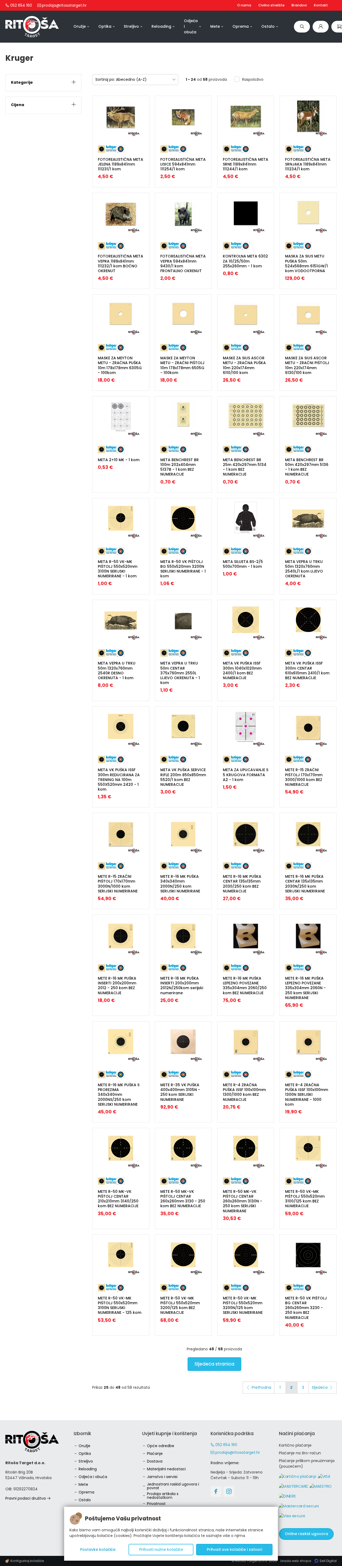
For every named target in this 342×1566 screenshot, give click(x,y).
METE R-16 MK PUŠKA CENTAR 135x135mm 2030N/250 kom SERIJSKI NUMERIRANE (305, 884)
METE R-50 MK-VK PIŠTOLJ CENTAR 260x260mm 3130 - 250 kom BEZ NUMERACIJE (182, 1199)
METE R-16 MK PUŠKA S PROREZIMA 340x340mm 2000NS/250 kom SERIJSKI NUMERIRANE (118, 1094)
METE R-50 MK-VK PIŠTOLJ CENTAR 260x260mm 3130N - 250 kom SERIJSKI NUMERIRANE (242, 1201)
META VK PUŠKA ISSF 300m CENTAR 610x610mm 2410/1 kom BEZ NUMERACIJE (307, 671)
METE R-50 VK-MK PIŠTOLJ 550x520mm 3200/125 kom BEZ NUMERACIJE (180, 1305)
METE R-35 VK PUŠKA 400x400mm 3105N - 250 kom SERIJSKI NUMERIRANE (180, 1092)
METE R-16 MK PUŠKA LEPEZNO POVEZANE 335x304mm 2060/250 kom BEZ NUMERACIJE (245, 986)
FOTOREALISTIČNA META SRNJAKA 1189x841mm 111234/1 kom (308, 164)
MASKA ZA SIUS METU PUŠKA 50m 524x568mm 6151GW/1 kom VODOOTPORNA (306, 263)
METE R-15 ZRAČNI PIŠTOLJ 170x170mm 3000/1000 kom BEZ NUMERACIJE (303, 777)
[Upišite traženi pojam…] (302, 26)
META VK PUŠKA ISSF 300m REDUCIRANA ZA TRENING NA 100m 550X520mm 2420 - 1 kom (119, 779)
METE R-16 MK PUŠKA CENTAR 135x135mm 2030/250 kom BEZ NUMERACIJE (242, 884)
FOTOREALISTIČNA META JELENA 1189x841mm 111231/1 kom (120, 164)
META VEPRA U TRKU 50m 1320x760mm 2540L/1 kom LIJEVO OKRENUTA (304, 569)
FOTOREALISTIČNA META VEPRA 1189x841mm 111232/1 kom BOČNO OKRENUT (120, 263)
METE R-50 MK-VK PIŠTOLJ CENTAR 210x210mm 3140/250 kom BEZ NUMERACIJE (118, 1199)
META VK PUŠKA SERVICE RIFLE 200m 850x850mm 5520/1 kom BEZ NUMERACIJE (183, 777)
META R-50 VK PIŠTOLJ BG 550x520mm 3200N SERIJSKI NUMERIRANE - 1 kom (183, 569)
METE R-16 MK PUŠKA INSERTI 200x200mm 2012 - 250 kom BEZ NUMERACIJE (117, 986)
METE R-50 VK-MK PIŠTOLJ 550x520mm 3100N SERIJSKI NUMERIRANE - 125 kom (119, 1305)
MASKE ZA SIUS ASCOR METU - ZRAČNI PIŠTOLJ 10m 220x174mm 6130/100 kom (307, 365)
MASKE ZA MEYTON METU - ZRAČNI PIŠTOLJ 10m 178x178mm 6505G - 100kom (182, 365)
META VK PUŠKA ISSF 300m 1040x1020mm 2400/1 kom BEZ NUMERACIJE (242, 671)
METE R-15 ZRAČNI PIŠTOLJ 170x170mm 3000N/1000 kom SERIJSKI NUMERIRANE (118, 884)
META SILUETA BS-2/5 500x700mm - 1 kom (243, 564)
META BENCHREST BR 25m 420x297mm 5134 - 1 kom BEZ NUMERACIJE (244, 467)
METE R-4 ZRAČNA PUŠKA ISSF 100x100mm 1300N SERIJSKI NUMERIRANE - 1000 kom (306, 1094)
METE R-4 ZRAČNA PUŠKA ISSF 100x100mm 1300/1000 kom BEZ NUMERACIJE (244, 1092)
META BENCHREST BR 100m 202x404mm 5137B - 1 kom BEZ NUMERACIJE (179, 467)
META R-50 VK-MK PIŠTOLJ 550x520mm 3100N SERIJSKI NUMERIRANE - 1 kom (117, 569)
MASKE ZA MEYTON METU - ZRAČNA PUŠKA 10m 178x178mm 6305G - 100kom (120, 365)
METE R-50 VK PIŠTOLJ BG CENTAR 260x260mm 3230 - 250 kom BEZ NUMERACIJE (306, 1307)
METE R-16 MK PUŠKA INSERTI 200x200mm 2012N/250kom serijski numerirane (181, 986)
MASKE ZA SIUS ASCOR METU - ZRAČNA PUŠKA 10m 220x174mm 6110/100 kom (244, 365)
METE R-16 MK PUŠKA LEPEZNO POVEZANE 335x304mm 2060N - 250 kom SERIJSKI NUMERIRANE (305, 988)
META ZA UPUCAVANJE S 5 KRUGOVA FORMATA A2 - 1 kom (245, 774)
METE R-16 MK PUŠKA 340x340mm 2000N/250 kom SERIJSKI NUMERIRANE (180, 884)
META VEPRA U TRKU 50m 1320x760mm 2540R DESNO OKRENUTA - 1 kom (116, 671)
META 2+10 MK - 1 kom (118, 459)
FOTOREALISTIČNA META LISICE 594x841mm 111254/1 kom (183, 164)
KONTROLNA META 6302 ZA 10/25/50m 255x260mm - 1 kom (245, 260)
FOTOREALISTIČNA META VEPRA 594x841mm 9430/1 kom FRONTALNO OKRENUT (183, 263)
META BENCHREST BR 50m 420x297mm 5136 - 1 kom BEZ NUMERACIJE (306, 467)
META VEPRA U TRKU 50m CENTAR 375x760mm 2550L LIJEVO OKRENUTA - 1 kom (180, 673)
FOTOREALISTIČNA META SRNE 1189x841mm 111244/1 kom (245, 164)
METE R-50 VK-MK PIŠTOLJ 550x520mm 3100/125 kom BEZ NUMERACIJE (305, 1199)
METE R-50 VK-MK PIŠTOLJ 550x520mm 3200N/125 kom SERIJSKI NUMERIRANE (243, 1305)
